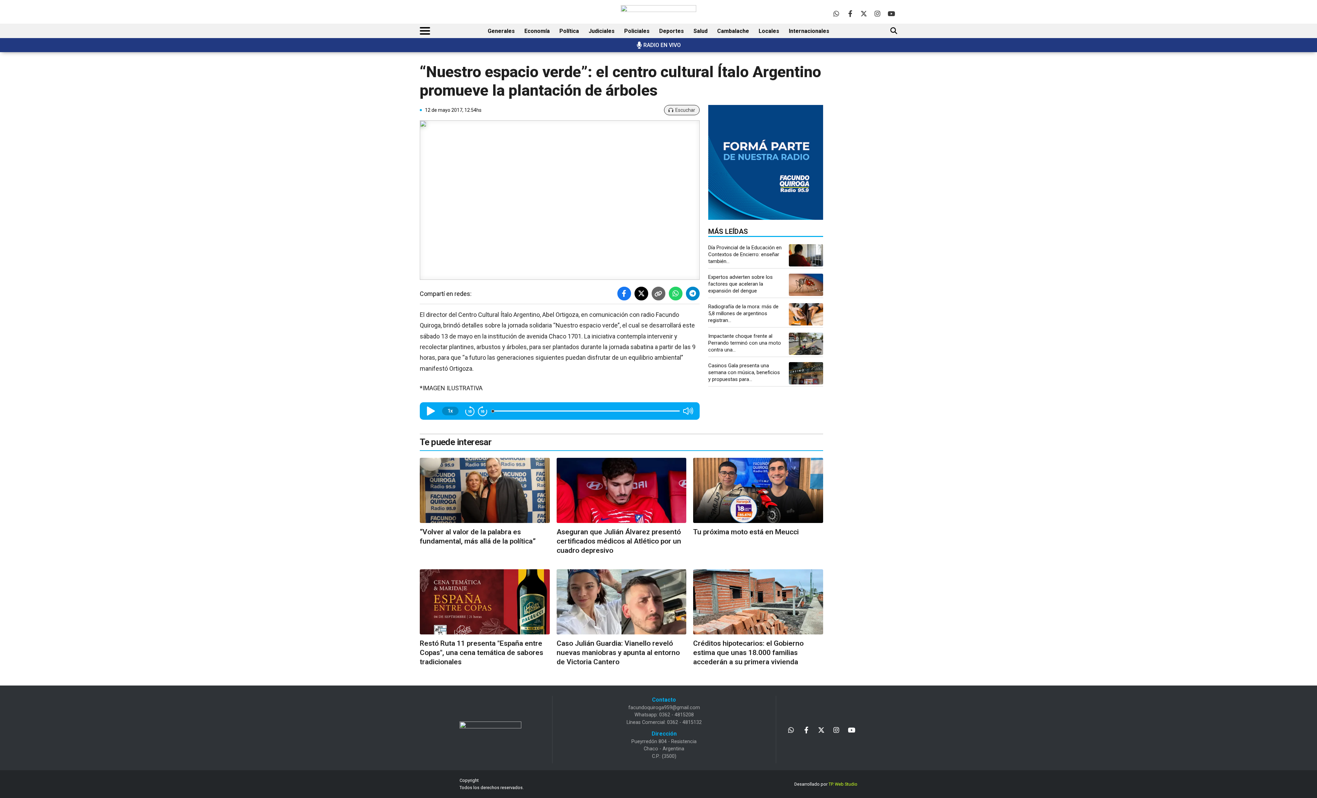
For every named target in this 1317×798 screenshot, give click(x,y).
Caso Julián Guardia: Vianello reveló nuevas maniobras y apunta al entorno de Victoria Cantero (618, 652)
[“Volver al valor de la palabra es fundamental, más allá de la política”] (485, 490)
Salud (700, 31)
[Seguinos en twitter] (864, 14)
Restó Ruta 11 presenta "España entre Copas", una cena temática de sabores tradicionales (481, 652)
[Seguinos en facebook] (850, 14)
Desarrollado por (825, 784)
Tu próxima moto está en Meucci (746, 532)
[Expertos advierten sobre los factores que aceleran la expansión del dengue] (806, 285)
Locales (769, 31)
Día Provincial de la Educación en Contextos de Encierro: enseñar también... (745, 254)
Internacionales (809, 31)
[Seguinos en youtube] (891, 14)
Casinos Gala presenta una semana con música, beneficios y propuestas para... (744, 372)
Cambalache (733, 31)
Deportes (671, 31)
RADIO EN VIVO (662, 45)
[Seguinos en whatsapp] (836, 14)
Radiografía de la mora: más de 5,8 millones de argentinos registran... (743, 313)
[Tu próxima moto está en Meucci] (758, 490)
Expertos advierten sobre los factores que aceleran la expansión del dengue (740, 284)
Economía (537, 31)
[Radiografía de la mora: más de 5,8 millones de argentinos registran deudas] (806, 314)
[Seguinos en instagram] (877, 14)
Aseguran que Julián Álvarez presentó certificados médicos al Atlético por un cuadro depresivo (619, 541)
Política (569, 31)
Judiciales (602, 31)
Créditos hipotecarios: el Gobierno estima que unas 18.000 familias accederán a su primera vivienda (748, 652)
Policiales (637, 31)
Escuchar (685, 110)
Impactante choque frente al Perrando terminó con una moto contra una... (744, 343)
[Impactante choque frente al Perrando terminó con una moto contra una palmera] (806, 344)
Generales (501, 31)
